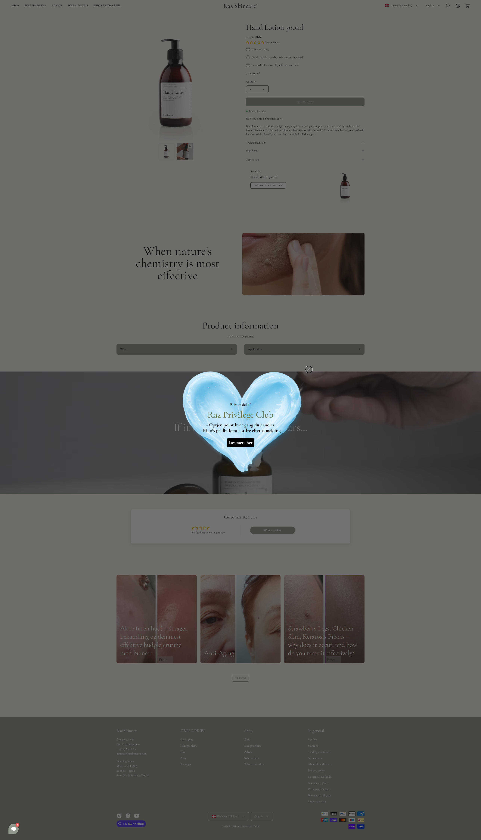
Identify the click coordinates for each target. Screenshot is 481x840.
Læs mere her (241, 442)
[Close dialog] (309, 369)
